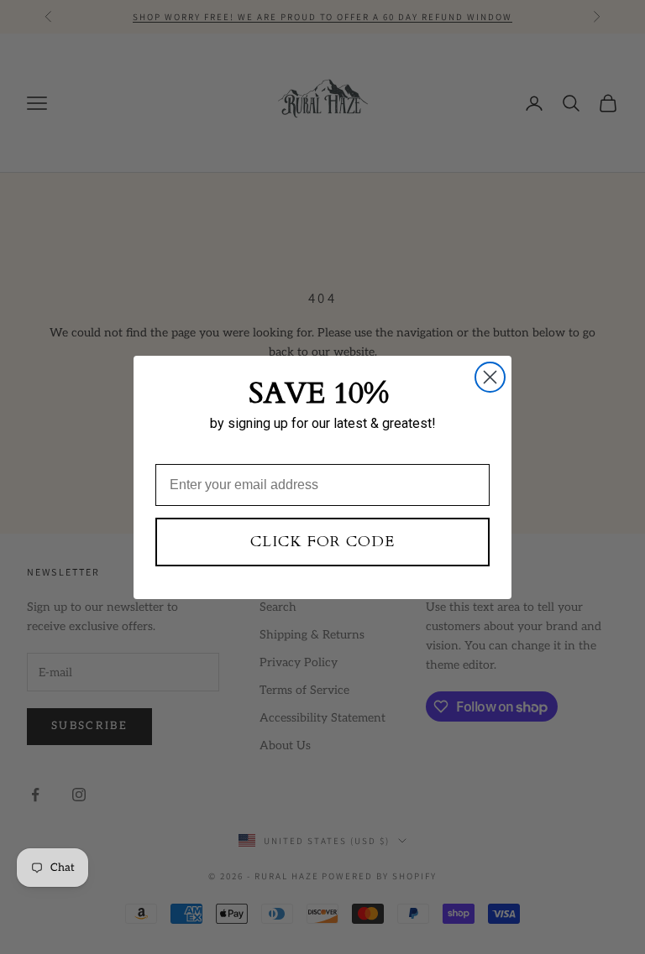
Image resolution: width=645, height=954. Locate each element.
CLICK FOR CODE (322, 541)
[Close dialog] (490, 377)
